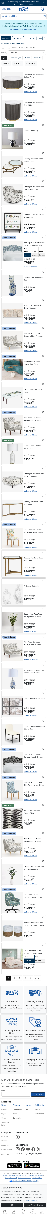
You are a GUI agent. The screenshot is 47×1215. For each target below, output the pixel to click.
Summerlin (17, 1118)
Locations (6, 1101)
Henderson (17, 1109)
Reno (15, 1113)
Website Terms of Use (29, 1176)
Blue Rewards (6, 1150)
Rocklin (37, 1109)
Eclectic (13, 43)
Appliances (18, 38)
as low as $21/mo (30, 435)
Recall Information (15, 1176)
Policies (40, 1176)
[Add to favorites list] (43, 69)
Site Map (35, 1181)
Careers (4, 1141)
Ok (12, 1205)
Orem (3, 1118)
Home (5, 1176)
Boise (28, 1109)
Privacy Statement (11, 1178)
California (39, 1105)
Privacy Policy (31, 1200)
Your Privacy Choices (35, 1205)
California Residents (24, 1178)
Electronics (31, 38)
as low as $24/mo (30, 323)
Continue (38, 1094)
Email (3, 1091)
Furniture (6, 38)
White (5, 63)
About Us (5, 1154)
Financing (5, 1145)
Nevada (16, 1105)
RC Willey (5, 43)
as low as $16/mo (30, 266)
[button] (9, 3)
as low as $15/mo (30, 92)
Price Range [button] (39, 58)
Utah (3, 1105)
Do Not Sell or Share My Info (22, 1181)
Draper (4, 1109)
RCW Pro (4, 1136)
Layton (4, 1113)
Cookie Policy (37, 1178)
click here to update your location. (23, 29)
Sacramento (39, 1113)
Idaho (28, 1105)
